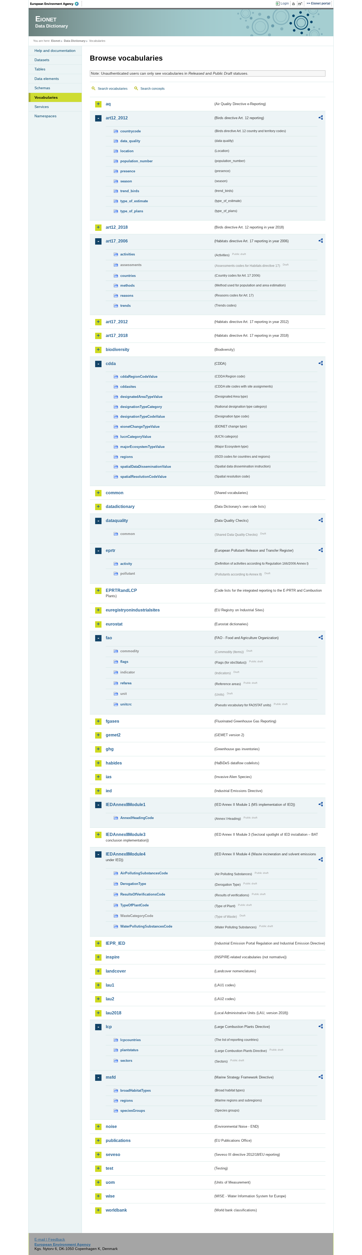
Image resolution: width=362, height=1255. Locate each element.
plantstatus (129, 1050)
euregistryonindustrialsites (133, 610)
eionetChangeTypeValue (140, 427)
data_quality (130, 141)
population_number (136, 161)
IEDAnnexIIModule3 (125, 834)
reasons (126, 296)
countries (128, 276)
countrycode (130, 131)
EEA (56, 3)
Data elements (46, 79)
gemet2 (113, 735)
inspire (113, 957)
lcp (109, 1026)
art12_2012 (117, 118)
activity (126, 564)
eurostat (114, 624)
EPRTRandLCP (121, 590)
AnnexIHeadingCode (137, 818)
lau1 (110, 985)
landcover (116, 971)
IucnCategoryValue (135, 437)
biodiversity (117, 349)
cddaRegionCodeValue (138, 377)
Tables (39, 69)
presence (127, 171)
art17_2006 (117, 241)
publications (118, 1140)
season (126, 181)
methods (127, 285)
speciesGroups (132, 1111)
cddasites (128, 387)
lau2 (110, 999)
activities (127, 254)
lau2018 (113, 1013)
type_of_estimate (134, 201)
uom (110, 1182)
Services (41, 107)
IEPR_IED (115, 943)
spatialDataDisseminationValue (145, 467)
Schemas (42, 88)
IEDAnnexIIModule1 (125, 804)
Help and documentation (55, 50)
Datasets (41, 60)
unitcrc (126, 704)
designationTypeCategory (141, 407)
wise (110, 1196)
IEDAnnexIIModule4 (125, 854)
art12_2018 (117, 227)
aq (108, 104)
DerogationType (133, 884)
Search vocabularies (112, 88)
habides (114, 763)
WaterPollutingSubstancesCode (146, 926)
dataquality (117, 520)
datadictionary (120, 506)
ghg (110, 749)
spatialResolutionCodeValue (143, 477)
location (127, 151)
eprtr (110, 550)
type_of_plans (131, 211)
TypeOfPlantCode (134, 905)
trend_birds (129, 191)
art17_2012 (117, 322)
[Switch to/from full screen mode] (301, 3)
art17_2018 (117, 335)
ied (109, 791)
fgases (112, 721)
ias (109, 777)
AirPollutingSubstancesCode (144, 873)
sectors (126, 1061)
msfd (111, 1077)
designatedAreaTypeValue (141, 397)
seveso (113, 1154)
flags (124, 662)
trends (125, 306)
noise (111, 1126)
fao (109, 638)
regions (126, 457)
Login (285, 3)
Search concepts (152, 88)
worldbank (116, 1210)
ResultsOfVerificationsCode (142, 894)
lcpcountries (130, 1040)
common (114, 493)
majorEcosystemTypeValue (142, 447)
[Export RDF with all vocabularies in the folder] (321, 118)
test (109, 1168)
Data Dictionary (74, 40)
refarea (125, 683)
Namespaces (45, 116)
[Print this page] (294, 3)
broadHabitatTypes (135, 1090)
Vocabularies (46, 97)
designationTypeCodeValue (142, 417)
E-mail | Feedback (49, 1239)
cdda (111, 363)
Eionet (55, 40)
